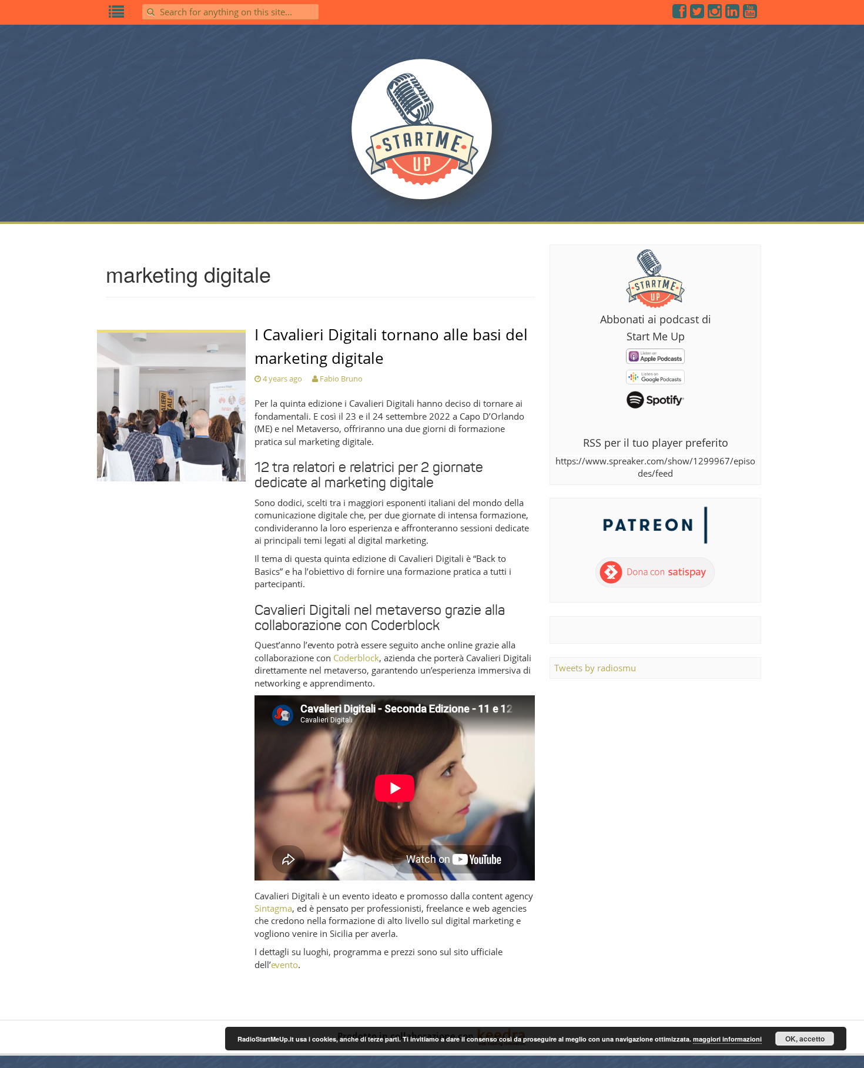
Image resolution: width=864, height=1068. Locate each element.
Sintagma (273, 908)
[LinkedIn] (733, 13)
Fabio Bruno (341, 378)
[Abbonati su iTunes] (655, 355)
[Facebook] (680, 13)
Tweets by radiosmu (595, 668)
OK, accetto (805, 1038)
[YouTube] (750, 13)
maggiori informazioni (727, 1038)
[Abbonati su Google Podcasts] (655, 376)
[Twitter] (697, 13)
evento (284, 964)
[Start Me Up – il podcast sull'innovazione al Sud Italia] (432, 136)
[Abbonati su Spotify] (655, 399)
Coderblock (356, 658)
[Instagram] (715, 13)
